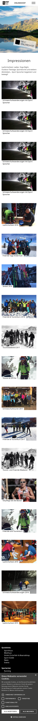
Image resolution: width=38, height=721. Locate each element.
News (6, 660)
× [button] (35, 675)
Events (6, 662)
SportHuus (8, 650)
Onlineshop (20, 3)
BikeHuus (8, 653)
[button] (19, 717)
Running (7, 671)
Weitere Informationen (17, 690)
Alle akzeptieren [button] (10, 711)
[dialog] (19, 697)
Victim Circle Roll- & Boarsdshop (17, 655)
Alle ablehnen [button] (28, 711)
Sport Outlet (9, 658)
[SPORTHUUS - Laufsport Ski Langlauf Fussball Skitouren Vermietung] (6, 3)
